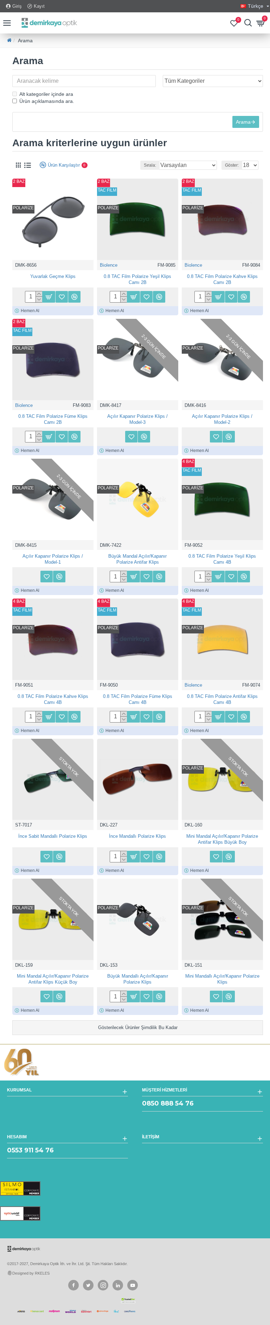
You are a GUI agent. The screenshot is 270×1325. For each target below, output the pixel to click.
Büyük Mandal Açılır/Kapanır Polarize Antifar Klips (137, 559)
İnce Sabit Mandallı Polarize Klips (52, 836)
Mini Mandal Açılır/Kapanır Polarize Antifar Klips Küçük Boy (53, 979)
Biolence (108, 265)
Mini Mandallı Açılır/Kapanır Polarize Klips (222, 979)
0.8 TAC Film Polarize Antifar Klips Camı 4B (222, 699)
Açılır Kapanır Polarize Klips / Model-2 (222, 419)
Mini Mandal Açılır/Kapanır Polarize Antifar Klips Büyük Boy (222, 839)
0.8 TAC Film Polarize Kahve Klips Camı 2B (222, 279)
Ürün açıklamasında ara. (46, 101)
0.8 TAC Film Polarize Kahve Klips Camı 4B (53, 699)
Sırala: (150, 165)
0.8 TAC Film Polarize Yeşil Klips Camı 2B (137, 279)
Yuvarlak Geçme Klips (53, 276)
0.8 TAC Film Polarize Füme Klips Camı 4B (137, 699)
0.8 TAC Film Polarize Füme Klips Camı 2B (53, 419)
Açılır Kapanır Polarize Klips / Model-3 (137, 419)
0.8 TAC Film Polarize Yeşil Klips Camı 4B (222, 559)
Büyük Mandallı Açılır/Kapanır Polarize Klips (137, 979)
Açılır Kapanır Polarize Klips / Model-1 (52, 559)
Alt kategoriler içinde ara (46, 94)
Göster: (232, 165)
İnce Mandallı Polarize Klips (137, 836)
